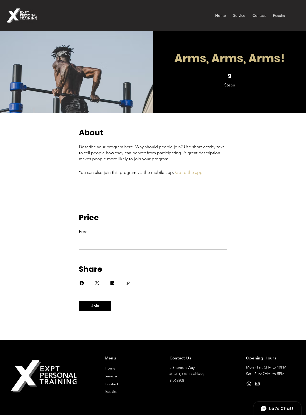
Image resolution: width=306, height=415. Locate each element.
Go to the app (188, 172)
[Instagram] (257, 384)
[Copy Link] (128, 283)
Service (111, 376)
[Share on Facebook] (82, 283)
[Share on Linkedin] (112, 283)
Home (110, 368)
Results (111, 392)
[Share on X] (97, 283)
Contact (111, 384)
